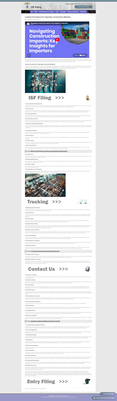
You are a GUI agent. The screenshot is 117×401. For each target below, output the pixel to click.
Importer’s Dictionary (73, 11)
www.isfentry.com (44, 397)
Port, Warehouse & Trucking (46, 11)
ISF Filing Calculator (107, 394)
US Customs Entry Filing (33, 388)
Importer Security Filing (29, 225)
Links (57, 11)
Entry (36, 11)
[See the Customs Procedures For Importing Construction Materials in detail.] (58, 268)
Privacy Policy (61, 397)
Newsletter (63, 11)
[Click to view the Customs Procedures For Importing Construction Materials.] (58, 381)
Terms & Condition (67, 397)
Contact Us (83, 11)
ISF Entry (44, 388)
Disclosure (74, 397)
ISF (32, 11)
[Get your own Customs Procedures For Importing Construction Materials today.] (58, 97)
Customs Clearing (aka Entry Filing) (104, 398)
